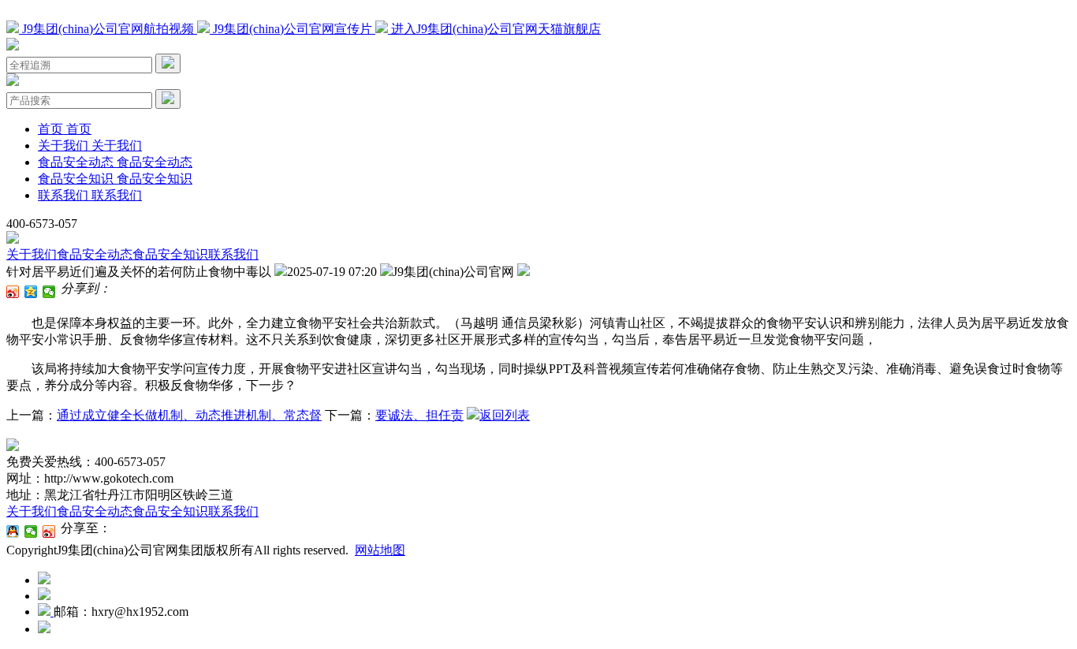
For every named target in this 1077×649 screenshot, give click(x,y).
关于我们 (31, 254)
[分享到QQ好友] (13, 531)
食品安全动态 (94, 254)
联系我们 (233, 254)
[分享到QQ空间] (31, 291)
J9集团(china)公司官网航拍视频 (108, 28)
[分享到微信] (49, 291)
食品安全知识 (170, 254)
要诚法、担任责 (419, 415)
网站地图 (380, 550)
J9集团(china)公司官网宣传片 (292, 28)
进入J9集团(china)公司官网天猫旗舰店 (494, 28)
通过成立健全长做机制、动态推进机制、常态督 (189, 415)
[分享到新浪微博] (13, 291)
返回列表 (504, 415)
